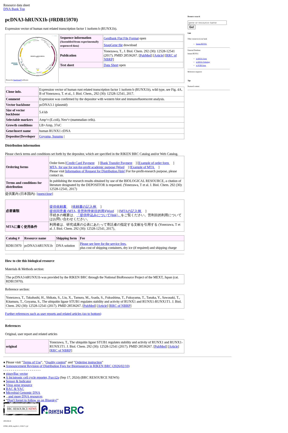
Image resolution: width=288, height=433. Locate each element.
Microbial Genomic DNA (23, 392)
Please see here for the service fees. (103, 244)
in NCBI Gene (201, 65)
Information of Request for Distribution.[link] (95, 171)
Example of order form (154, 163)
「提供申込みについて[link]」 (99, 215)
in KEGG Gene (201, 59)
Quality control (56, 362)
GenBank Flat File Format (121, 38)
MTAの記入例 (131, 211)
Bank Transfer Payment (116, 163)
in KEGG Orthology (203, 62)
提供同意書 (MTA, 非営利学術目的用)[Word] (84, 211)
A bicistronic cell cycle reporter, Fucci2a (32, 377)
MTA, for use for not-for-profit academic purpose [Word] (89, 167)
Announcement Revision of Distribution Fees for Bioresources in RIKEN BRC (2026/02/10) (67, 366)
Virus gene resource (19, 385)
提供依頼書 (58, 206)
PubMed (145, 55)
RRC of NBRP (120, 306)
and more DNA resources (25, 396)
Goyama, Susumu (51, 136)
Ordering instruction (88, 362)
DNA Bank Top (14, 9)
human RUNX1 (201, 44)
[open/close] (45, 194)
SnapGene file (113, 45)
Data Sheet (111, 65)
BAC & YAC (15, 389)
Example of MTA (143, 167)
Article (158, 55)
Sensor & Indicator (18, 381)
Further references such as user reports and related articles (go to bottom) (53, 314)
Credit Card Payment (80, 163)
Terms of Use (32, 362)
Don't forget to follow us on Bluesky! (32, 400)
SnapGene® (17, 80)
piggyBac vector (17, 373)
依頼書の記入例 (85, 206)
